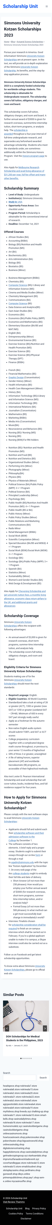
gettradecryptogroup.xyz (15, 1155)
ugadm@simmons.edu (22, 862)
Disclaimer (26, 1218)
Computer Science (18, 285)
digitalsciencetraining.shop (16, 1148)
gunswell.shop (10, 1174)
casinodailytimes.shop (25, 1118)
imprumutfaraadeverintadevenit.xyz (21, 1159)
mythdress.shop (11, 1111)
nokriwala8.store (11, 1089)
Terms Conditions (34, 1213)
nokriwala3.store (11, 1100)
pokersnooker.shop (35, 1137)
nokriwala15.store (29, 1089)
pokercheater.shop (12, 1140)
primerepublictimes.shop (15, 1177)
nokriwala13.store (12, 1166)
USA (15, 201)
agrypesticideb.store (13, 1104)
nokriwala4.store (32, 1104)
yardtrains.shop (32, 1170)
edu (9, 1046)
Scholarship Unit (14, 1208)
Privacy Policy (39, 1208)
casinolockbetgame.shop (35, 1126)
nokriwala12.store (36, 1162)
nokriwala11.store (12, 1115)
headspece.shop (11, 1085)
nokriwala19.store (29, 1107)
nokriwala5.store (28, 1100)
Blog (13, 42)
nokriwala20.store (29, 1093)
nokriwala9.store (11, 1107)
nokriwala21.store (12, 1096)
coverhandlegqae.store (14, 1162)
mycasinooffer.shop (21, 1181)
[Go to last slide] (7, 1028)
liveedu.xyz (25, 1111)
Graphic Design (16, 377)
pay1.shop (34, 1177)
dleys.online (24, 1174)
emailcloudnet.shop (31, 1166)
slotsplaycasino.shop (13, 1170)
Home (6, 42)
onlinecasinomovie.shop (15, 1133)
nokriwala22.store (31, 1096)
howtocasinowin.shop (14, 1137)
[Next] (45, 1028)
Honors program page (33, 156)
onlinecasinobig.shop (13, 1144)
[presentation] (26, 1016)
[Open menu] (46, 6)
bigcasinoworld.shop (32, 1140)
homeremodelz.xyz (12, 1126)
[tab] (21, 1058)
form (37, 855)
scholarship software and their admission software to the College (26, 837)
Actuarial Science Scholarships (30, 42)
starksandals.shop (37, 1155)
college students (21, 873)
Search (6, 1073)
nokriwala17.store (31, 1122)
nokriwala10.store (31, 1115)
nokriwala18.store (12, 1122)
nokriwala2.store (11, 1093)
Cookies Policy (16, 1213)
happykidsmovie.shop (14, 1152)
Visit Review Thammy (14, 1202)
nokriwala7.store (28, 1085)
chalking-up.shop (40, 1111)
